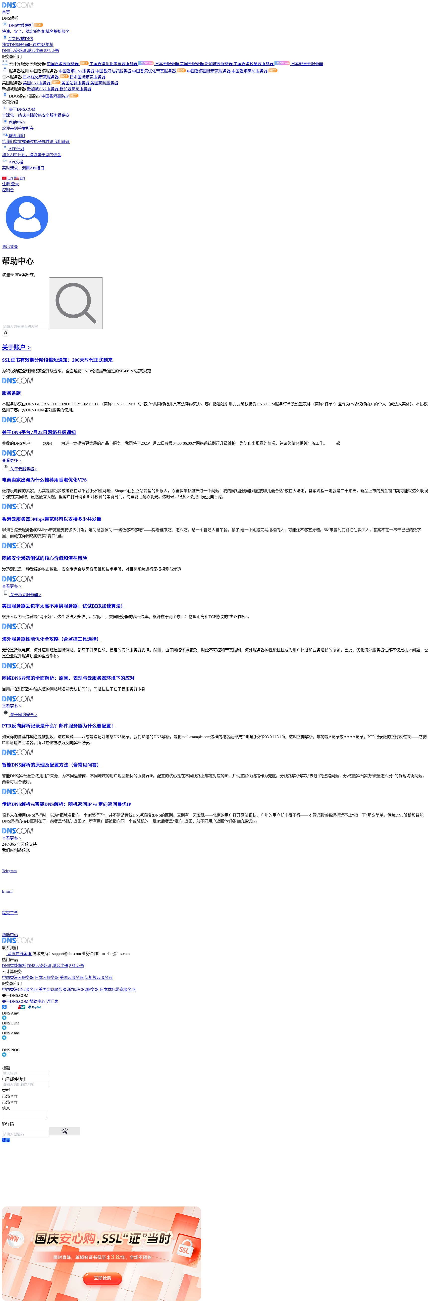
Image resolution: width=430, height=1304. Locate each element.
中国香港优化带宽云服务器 (114, 64)
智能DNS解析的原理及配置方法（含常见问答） (52, 765)
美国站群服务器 (75, 83)
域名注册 (35, 50)
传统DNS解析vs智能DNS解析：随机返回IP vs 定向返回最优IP (66, 804)
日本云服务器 (167, 64)
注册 (6, 184)
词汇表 (52, 1001)
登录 (15, 184)
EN (22, 178)
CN (10, 178)
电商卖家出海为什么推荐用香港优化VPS (44, 480)
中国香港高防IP (55, 96)
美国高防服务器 (104, 83)
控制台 (8, 190)
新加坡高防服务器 (75, 89)
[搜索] (76, 303)
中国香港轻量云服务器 (254, 64)
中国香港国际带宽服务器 (209, 71)
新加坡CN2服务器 (43, 89)
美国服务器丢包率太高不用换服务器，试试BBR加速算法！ (63, 606)
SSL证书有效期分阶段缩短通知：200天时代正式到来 (57, 360)
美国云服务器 (192, 64)
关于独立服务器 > (25, 595)
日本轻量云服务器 (307, 64)
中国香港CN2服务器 (77, 71)
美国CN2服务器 (37, 83)
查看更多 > (11, 460)
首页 (6, 12)
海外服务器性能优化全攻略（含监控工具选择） (51, 639)
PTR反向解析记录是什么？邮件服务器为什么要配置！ (59, 725)
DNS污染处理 (14, 50)
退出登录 (10, 246)
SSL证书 (51, 50)
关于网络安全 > (23, 715)
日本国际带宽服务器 (88, 77)
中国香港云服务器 (63, 64)
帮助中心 (37, 1001)
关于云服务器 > (23, 469)
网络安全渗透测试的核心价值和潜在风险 (44, 558)
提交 (6, 1140)
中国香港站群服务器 (113, 71)
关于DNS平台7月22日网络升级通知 (39, 432)
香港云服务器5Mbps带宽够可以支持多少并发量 (51, 519)
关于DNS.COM (15, 1001)
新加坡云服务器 (219, 64)
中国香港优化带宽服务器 (154, 71)
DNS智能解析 (14, 966)
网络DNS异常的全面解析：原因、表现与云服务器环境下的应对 (68, 678)
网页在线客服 (19, 954)
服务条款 (11, 393)
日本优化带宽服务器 (41, 77)
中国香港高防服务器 (250, 71)
